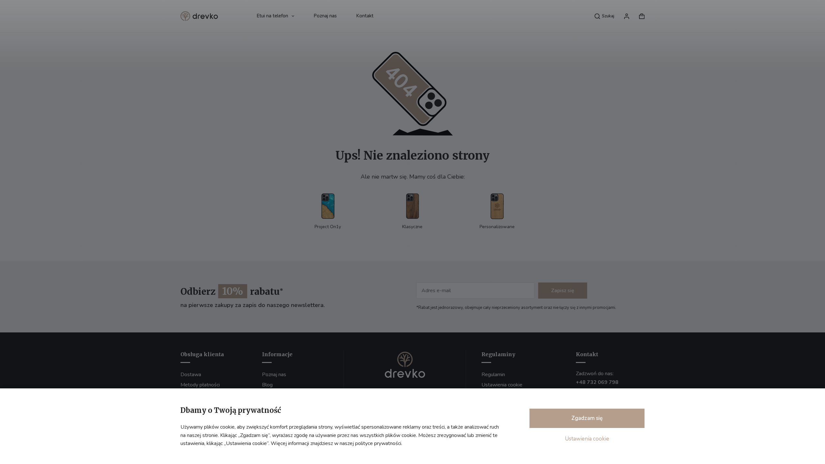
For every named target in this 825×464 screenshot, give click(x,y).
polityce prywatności (378, 443)
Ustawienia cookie (587, 438)
